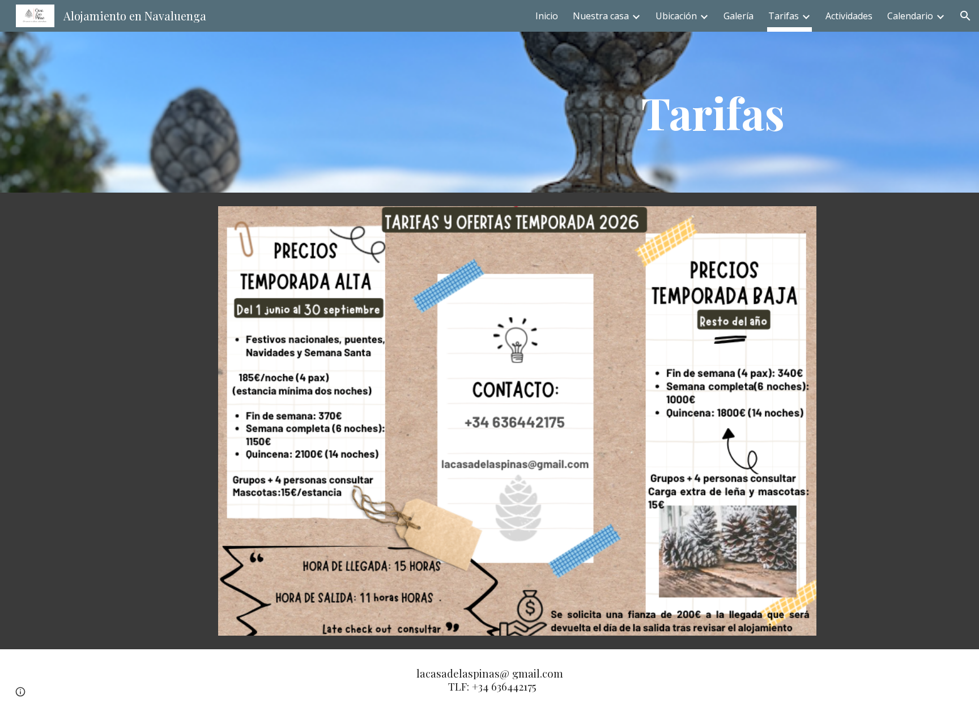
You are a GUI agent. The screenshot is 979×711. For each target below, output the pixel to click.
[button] (965, 15)
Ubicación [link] (676, 16)
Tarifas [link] (783, 16)
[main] (713, 112)
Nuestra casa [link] (601, 16)
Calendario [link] (910, 16)
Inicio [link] (546, 16)
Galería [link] (738, 16)
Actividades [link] (848, 16)
